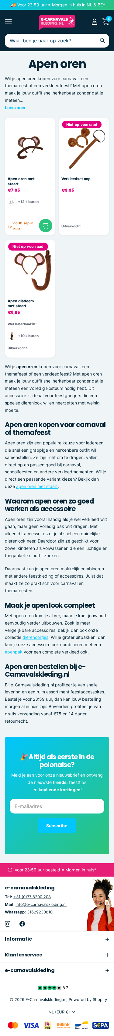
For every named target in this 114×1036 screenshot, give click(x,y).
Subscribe (57, 825)
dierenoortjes (35, 637)
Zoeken (102, 41)
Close (57, 939)
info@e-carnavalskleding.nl (41, 904)
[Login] (94, 21)
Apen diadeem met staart (21, 303)
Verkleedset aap (76, 178)
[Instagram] (7, 924)
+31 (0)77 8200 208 (32, 896)
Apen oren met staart (21, 181)
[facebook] (22, 924)
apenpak (13, 651)
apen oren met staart (37, 486)
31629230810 (40, 912)
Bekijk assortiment (8, 21)
